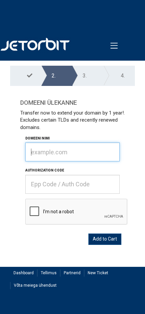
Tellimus (49, 273)
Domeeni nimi (37, 138)
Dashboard (23, 273)
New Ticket (98, 273)
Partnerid (72, 273)
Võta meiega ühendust (35, 285)
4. (123, 75)
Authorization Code (44, 170)
